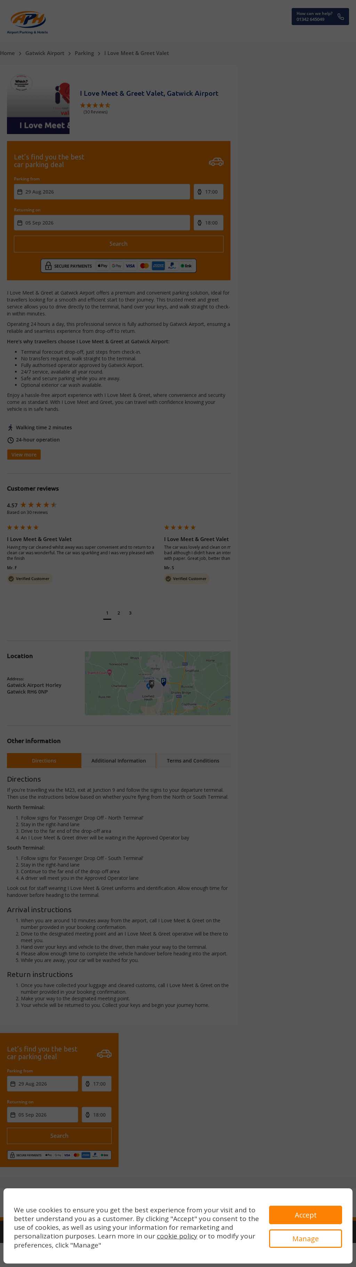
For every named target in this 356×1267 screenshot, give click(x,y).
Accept (306, 1215)
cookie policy (177, 1236)
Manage (305, 1238)
